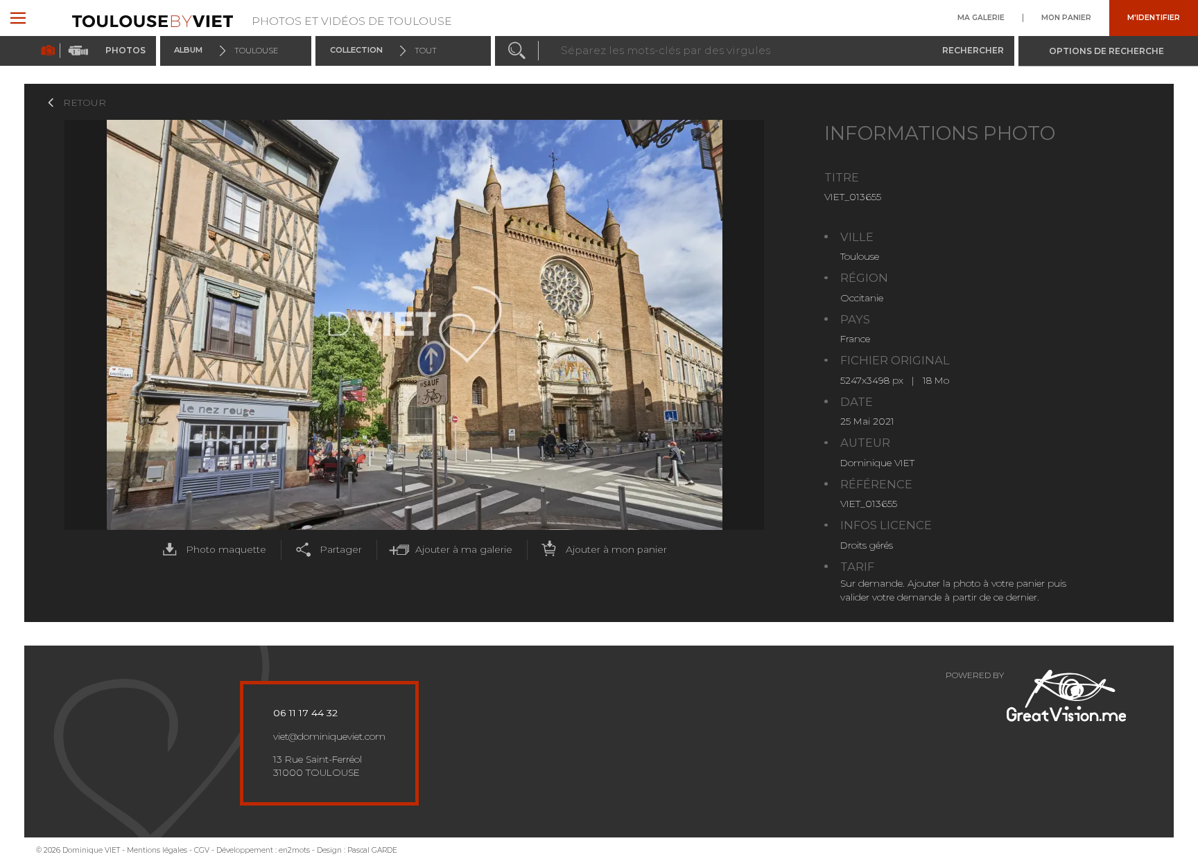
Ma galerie (981, 18)
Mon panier (1066, 18)
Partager (341, 549)
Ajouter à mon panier (616, 549)
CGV (201, 850)
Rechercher (973, 50)
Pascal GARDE (372, 850)
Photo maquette (226, 549)
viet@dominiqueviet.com (329, 736)
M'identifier (1153, 18)
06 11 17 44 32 (305, 712)
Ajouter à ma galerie (463, 549)
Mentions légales (157, 850)
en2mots (294, 850)
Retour (84, 102)
